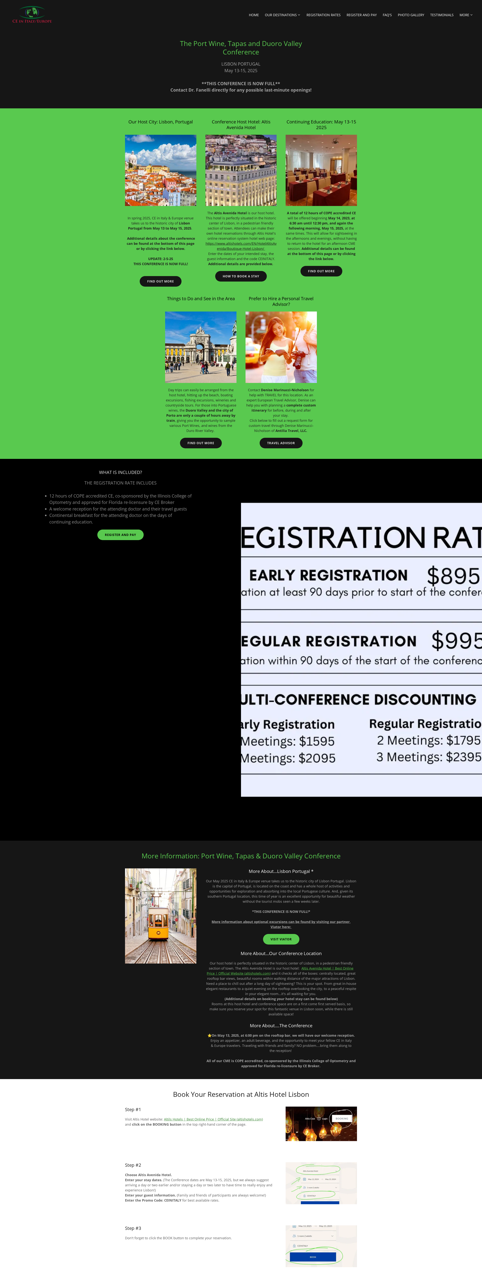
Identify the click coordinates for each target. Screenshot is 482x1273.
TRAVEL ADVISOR (281, 443)
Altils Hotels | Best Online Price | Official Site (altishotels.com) (213, 1119)
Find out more (160, 281)
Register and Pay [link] (362, 15)
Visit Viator (281, 939)
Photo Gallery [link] (411, 15)
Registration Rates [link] (324, 15)
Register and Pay (120, 535)
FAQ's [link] (387, 15)
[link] (32, 14)
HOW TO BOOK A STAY (241, 276)
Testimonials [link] (442, 15)
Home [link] (254, 15)
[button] (282, 15)
